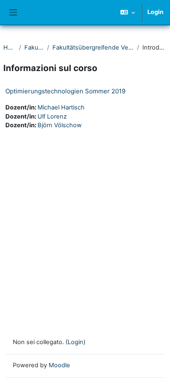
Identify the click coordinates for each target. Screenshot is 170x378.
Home (9, 47)
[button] (127, 12)
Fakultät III (34, 47)
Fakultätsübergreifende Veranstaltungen (93, 47)
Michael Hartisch (61, 107)
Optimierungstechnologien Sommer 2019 (65, 91)
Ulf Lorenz (52, 116)
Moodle (59, 365)
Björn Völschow (60, 125)
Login (155, 12)
